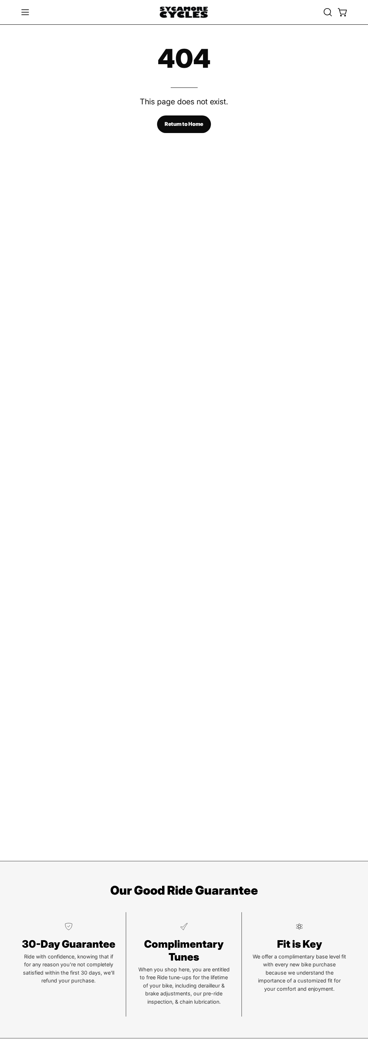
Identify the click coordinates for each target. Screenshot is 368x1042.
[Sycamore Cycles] (184, 12)
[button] (327, 12)
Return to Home (184, 124)
